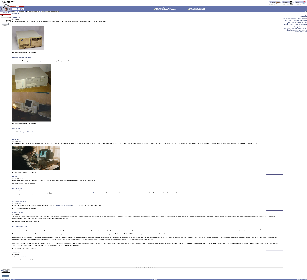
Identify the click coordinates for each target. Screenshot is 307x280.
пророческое (17, 188)
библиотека (32, 11)
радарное (15, 139)
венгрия (288, 15)
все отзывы (27, 52)
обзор (19, 11)
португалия (294, 22)
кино (16, 172)
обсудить (21, 52)
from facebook (298, 28)
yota (306, 31)
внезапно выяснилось (143, 192)
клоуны (18, 221)
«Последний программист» (91, 192)
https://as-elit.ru (4, 270)
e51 (291, 28)
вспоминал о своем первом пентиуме (38, 61)
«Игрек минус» (113, 192)
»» (158, 267)
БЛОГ (2, 15)
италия (305, 18)
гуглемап (16, 134)
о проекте (56, 11)
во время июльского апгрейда (64, 205)
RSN (24, 11)
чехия (301, 26)
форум (46, 11)
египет (298, 17)
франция (292, 26)
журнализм (286, 18)
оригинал (21, 19)
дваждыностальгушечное (21, 57)
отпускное (16, 128)
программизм (300, 22)
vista (300, 30)
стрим (291, 24)
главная (15, 11)
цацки (297, 26)
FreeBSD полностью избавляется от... (197, 7)
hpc (306, 28)
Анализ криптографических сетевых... (163, 7)
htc (286, 30)
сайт (306, 22)
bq (289, 28)
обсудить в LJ (34, 52)
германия (297, 15)
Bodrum (34, 132)
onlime (297, 30)
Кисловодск (23, 256)
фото (288, 26)
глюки (301, 15)
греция (305, 15)
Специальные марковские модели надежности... (166, 9)
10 (154, 267)
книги (16, 183)
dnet (51, 11)
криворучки (303, 20)
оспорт (289, 22)
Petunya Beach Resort (26, 132)
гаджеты (8, 20)
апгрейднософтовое (19, 226)
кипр (289, 20)
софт (16, 221)
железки (16, 52)
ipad (289, 30)
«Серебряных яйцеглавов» (28, 192)
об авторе (8, 21)
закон (38, 11)
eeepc (293, 28)
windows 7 (297, 31)
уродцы (304, 24)
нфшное (15, 177)
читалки (305, 26)
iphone (293, 30)
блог (27, 11)
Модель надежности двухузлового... (163, 8)
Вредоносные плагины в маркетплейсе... (198, 9)
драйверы (294, 17)
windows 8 (302, 31)
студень (296, 24)
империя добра (293, 18)
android (286, 28)
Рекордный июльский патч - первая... (197, 8)
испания (300, 18)
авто (284, 15)
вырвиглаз (292, 15)
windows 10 (304, 30)
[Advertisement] (295, 57)
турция (20, 134)
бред (42, 11)
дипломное (16, 18)
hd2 (304, 28)
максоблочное (17, 213)
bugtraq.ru (14, 13)
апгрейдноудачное (19, 201)
